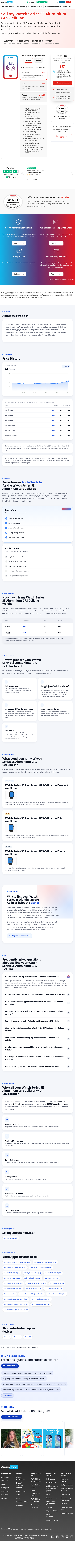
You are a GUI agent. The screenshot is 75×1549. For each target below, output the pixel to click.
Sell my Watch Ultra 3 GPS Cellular (15, 1267)
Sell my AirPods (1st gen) (12, 1273)
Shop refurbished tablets (35, 1493)
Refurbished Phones (52, 7)
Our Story (4, 1495)
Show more (7, 1395)
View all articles (10, 1366)
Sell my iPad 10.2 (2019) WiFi (56, 1294)
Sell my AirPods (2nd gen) (32, 1273)
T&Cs (18, 1495)
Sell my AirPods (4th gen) (12, 1278)
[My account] (57, 2)
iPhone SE (28, 1337)
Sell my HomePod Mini (33, 1288)
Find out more (19, 243)
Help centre (50, 1479)
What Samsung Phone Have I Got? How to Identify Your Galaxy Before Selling (31, 1390)
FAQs (48, 1494)
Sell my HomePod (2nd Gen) (13, 1288)
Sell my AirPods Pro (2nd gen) (36, 1283)
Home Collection (67, 1513)
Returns (4, 1498)
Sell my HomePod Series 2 (53, 1288)
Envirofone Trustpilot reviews (20, 1485)
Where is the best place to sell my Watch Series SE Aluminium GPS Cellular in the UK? (37, 1029)
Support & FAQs (22, 1502)
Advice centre (51, 1482)
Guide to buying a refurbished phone (52, 1488)
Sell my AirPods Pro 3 (57, 1283)
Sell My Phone (7, 7)
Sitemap (49, 1507)
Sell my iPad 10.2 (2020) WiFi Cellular (16, 1299)
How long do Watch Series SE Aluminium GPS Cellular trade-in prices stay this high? (37, 1058)
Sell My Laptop (22, 7)
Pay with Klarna (52, 1511)
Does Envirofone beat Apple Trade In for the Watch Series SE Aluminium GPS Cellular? (37, 1002)
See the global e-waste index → (19, 936)
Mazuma (23, 1529)
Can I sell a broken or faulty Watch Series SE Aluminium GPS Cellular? (37, 1021)
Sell (68, 2)
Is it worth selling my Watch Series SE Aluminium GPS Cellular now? (37, 1066)
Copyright (20, 1498)
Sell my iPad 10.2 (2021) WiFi (41, 1304)
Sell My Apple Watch (10, 1238)
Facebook (4, 1481)
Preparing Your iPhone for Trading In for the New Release (24, 1379)
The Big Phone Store (33, 1529)
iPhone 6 (7, 1337)
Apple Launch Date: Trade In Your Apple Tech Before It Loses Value (27, 1373)
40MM (28, 60)
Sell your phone (67, 1485)
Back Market (44, 1529)
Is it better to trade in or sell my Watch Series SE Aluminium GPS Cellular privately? (37, 1012)
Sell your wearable (62, 83)
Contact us (5, 1477)
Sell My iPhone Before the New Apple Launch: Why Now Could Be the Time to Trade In (34, 1384)
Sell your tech (66, 1494)
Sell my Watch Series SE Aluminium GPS (17, 1262)
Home (3, 1347)
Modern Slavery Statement (27, 1538)
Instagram (5, 1488)
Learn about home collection (62, 136)
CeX (51, 1529)
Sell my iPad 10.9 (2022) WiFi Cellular (16, 1310)
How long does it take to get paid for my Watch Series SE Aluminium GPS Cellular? (37, 1048)
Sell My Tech (35, 7)
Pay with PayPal (52, 1520)
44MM (38, 60)
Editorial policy (51, 1498)
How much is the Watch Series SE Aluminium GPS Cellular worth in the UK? (37, 994)
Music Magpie (15, 1529)
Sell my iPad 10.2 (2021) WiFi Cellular (16, 1304)
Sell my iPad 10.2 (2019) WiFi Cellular (31, 1294)
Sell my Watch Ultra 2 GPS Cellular (45, 1262)
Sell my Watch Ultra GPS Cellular (40, 1267)
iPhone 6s (17, 1337)
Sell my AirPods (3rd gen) (53, 1273)
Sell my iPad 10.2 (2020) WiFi (41, 1299)
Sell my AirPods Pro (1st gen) (13, 1283)
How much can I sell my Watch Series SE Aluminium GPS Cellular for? (37, 976)
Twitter (3, 1484)
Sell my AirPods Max (51, 1278)
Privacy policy (21, 1491)
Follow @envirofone (11, 1417)
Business (19, 1505)
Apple (13, 1347)
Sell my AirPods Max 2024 (32, 1278)
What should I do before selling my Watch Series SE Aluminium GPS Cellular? (37, 1039)
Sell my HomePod (9, 1294)
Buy (61, 2)
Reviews (64, 1504)
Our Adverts (5, 1491)
